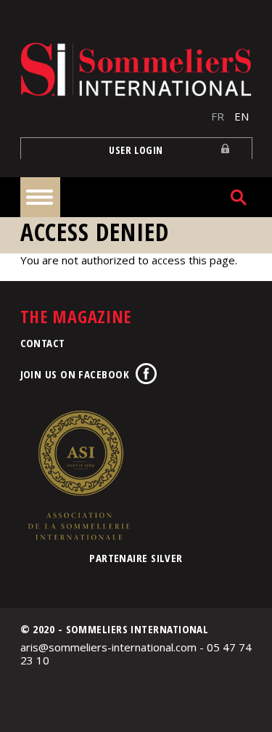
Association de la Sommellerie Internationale (78, 475)
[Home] (136, 69)
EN (241, 116)
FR (217, 116)
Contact (42, 343)
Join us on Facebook (75, 374)
